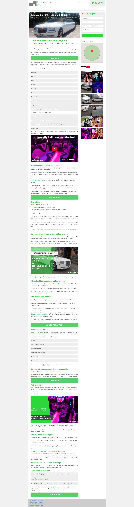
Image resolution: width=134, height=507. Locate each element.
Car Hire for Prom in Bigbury (37, 505)
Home (37, 8)
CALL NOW (54, 58)
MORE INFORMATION (54, 325)
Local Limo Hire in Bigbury (36, 500)
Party (54, 8)
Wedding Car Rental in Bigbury (37, 503)
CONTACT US (54, 494)
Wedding (76, 8)
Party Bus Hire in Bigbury (36, 502)
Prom (96, 8)
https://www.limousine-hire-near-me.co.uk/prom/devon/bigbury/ (60, 483)
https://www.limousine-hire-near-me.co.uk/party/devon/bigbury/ (60, 474)
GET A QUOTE (54, 197)
